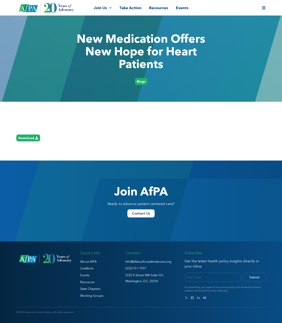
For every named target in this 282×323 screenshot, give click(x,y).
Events (182, 8)
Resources (158, 8)
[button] (141, 81)
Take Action (130, 8)
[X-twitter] (186, 297)
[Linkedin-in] (198, 297)
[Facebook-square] (192, 297)
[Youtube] (204, 297)
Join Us (100, 8)
